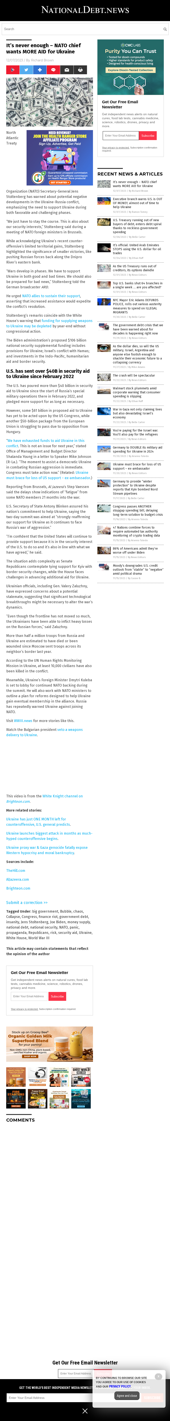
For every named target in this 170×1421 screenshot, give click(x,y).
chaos (78, 911)
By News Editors (138, 274)
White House (16, 938)
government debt (73, 917)
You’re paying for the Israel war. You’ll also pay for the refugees (135, 432)
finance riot (48, 917)
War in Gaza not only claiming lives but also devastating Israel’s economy (137, 413)
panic (74, 927)
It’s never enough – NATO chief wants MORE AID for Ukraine (135, 184)
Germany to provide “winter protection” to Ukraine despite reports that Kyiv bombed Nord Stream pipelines (135, 488)
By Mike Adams (136, 367)
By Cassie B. (134, 578)
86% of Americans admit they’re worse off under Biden (135, 550)
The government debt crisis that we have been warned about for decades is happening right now (138, 329)
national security (43, 927)
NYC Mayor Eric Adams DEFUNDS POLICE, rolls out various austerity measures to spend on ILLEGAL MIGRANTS (137, 306)
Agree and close (127, 1396)
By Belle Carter (137, 237)
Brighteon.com (18, 888)
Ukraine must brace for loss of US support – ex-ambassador (137, 466)
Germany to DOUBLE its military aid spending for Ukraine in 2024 (137, 449)
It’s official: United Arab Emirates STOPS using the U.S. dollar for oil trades (137, 249)
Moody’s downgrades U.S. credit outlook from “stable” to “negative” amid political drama (138, 570)
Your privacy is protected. (24, 1009)
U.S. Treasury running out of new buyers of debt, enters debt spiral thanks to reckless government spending (137, 226)
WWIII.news (23, 721)
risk (53, 933)
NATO (63, 927)
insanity (12, 922)
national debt (17, 927)
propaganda (16, 933)
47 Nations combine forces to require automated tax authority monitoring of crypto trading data (136, 531)
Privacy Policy (120, 1386)
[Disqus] (49, 1181)
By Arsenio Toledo (139, 456)
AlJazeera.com (17, 879)
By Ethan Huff (136, 258)
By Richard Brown (138, 190)
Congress (29, 917)
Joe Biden (58, 922)
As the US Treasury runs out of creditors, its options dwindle (134, 268)
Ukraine (85, 933)
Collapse (13, 917)
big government (45, 911)
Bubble (65, 911)
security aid (67, 933)
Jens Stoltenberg (34, 922)
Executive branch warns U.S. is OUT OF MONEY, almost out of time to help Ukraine (137, 203)
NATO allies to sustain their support (51, 296)
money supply (78, 922)
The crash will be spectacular (134, 375)
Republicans (38, 933)
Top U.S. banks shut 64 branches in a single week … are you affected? (137, 285)
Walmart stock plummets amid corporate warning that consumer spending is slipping (136, 392)
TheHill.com (15, 871)
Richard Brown (42, 60)
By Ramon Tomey (138, 212)
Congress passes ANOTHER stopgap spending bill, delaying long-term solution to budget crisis (138, 510)
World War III (38, 938)
